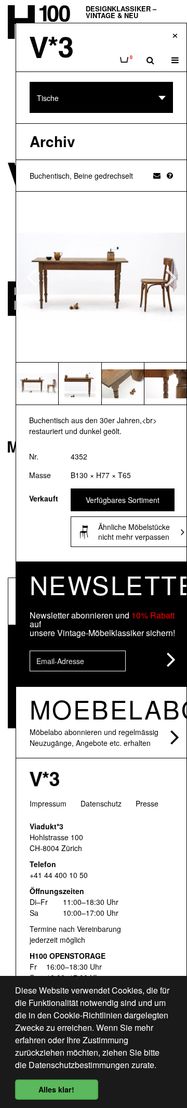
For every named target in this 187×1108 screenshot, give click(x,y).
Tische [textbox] (48, 98)
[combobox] (101, 97)
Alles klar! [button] (56, 1089)
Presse (147, 803)
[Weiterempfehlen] (157, 175)
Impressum (48, 803)
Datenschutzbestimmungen (79, 1065)
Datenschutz (101, 803)
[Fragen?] (170, 175)
